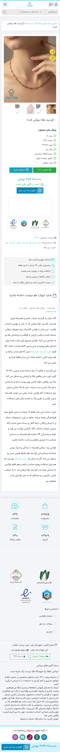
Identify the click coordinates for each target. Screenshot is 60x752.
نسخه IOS (18, 656)
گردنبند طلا (31, 24)
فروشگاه (41, 24)
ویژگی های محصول (37, 308)
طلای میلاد (52, 24)
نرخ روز (49, 632)
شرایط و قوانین (45, 616)
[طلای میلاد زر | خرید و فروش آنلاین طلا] (30, 4)
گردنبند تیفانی (22, 243)
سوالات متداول (45, 624)
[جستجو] (4, 12)
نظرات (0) (23, 308)
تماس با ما (43, 170)
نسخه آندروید (39, 656)
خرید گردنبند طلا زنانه (41, 352)
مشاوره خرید (19, 170)
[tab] (51, 308)
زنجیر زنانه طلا (35, 243)
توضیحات (51, 308)
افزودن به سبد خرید (26, 190)
